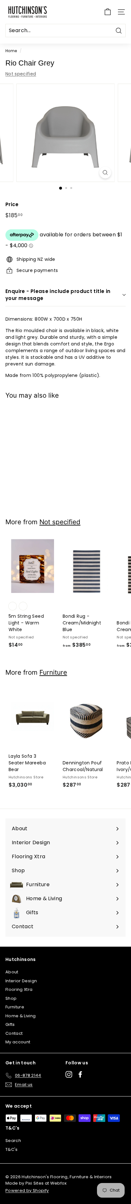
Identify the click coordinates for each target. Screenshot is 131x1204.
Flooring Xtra (19, 989)
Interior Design (21, 981)
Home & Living (20, 1016)
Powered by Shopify (27, 1190)
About (11, 972)
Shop (11, 998)
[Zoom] (105, 172)
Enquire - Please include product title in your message (57, 295)
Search (13, 1141)
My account (18, 1042)
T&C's (11, 1149)
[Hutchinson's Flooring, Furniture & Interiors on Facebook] (80, 1074)
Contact (14, 1033)
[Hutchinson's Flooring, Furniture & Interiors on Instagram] (69, 1074)
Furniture (53, 672)
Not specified (20, 74)
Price (12, 204)
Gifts (10, 1024)
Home (11, 50)
